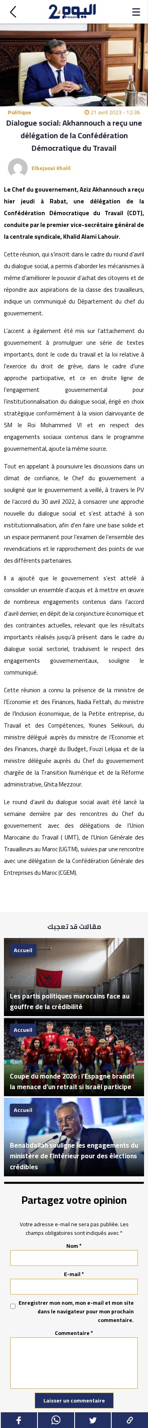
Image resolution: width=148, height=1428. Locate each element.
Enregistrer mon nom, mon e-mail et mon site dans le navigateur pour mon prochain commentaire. (76, 1311)
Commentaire (74, 1333)
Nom (74, 1246)
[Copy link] (129, 1420)
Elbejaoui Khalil (51, 168)
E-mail (74, 1274)
